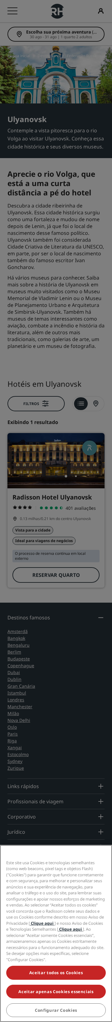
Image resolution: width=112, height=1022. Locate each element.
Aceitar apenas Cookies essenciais (55, 991)
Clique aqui (42, 923)
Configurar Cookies (56, 1010)
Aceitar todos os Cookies (56, 972)
